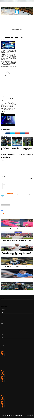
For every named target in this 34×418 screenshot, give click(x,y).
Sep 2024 (2, 370)
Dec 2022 (2, 392)
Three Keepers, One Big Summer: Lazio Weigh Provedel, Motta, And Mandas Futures (17, 228)
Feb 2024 (2, 377)
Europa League (3, 309)
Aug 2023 (2, 383)
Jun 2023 (2, 385)
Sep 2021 (2, 407)
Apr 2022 (2, 400)
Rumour (2, 337)
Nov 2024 (2, 368)
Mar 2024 (2, 376)
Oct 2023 (2, 381)
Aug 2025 (2, 358)
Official (2, 326)
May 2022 (2, 399)
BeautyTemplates (8, 415)
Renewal (2, 334)
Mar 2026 (2, 351)
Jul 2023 (2, 384)
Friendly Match (3, 312)
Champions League (3, 298)
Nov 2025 (2, 355)
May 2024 (2, 374)
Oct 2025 (2, 356)
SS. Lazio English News (9, 193)
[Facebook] (28, 415)
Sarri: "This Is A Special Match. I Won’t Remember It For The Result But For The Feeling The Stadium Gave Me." (28, 148)
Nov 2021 (2, 405)
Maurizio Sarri (2, 320)
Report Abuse (3, 213)
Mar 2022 (2, 401)
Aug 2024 (2, 371)
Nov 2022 (2, 393)
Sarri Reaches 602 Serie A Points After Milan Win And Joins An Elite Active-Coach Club (5, 148)
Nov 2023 (2, 380)
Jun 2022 (2, 398)
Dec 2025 (2, 354)
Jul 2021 (2, 409)
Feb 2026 (2, 352)
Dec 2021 (2, 404)
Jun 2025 (2, 360)
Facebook (17, 184)
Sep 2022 (2, 395)
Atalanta (4, 129)
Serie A (9, 129)
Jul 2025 (2, 359)
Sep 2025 (2, 357)
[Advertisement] (17, 22)
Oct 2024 (2, 369)
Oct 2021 (2, 406)
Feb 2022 (2, 402)
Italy (1, 317)
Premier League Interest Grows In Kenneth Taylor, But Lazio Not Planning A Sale (17, 240)
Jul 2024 (2, 372)
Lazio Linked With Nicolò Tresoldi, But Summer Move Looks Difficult (17, 266)
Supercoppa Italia (3, 342)
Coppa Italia (2, 303)
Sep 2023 (2, 382)
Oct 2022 (2, 394)
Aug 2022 (2, 396)
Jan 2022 (2, 403)
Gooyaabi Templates (19, 415)
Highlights (7, 129)
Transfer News (3, 345)
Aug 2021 (2, 408)
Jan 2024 (2, 378)
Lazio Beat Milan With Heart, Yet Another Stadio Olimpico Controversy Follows (16, 148)
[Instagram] (32, 415)
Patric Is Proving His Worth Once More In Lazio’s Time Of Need (17, 278)
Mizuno (2, 323)
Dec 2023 (2, 379)
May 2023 (2, 386)
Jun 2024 (2, 373)
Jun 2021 (2, 410)
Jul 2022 (2, 397)
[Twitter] (30, 415)
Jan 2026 (2, 353)
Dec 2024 (2, 367)
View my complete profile (8, 195)
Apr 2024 (2, 375)
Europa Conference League (4, 306)
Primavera (2, 331)
